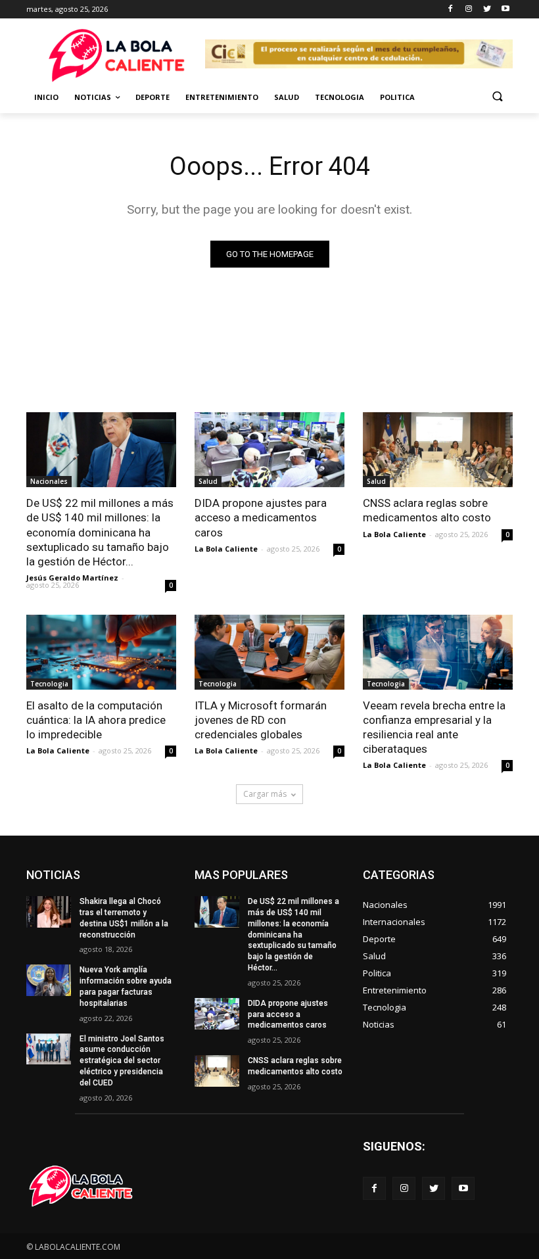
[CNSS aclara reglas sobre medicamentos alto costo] (438, 449)
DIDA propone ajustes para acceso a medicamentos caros (261, 517)
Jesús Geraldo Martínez (72, 577)
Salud (286, 97)
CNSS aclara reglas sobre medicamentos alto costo (427, 510)
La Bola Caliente (226, 549)
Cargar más (265, 793)
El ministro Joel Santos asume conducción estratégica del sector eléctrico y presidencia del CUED (122, 1060)
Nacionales (49, 481)
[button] (497, 97)
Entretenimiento (221, 97)
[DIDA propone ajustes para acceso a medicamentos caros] (269, 449)
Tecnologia (339, 97)
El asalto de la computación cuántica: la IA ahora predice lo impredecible (96, 720)
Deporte (152, 97)
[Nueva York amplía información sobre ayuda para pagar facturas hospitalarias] (48, 980)
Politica (397, 97)
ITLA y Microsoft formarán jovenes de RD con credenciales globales (261, 720)
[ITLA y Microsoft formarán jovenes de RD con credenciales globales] (269, 652)
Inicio (46, 97)
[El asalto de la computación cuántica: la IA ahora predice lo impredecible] (101, 652)
